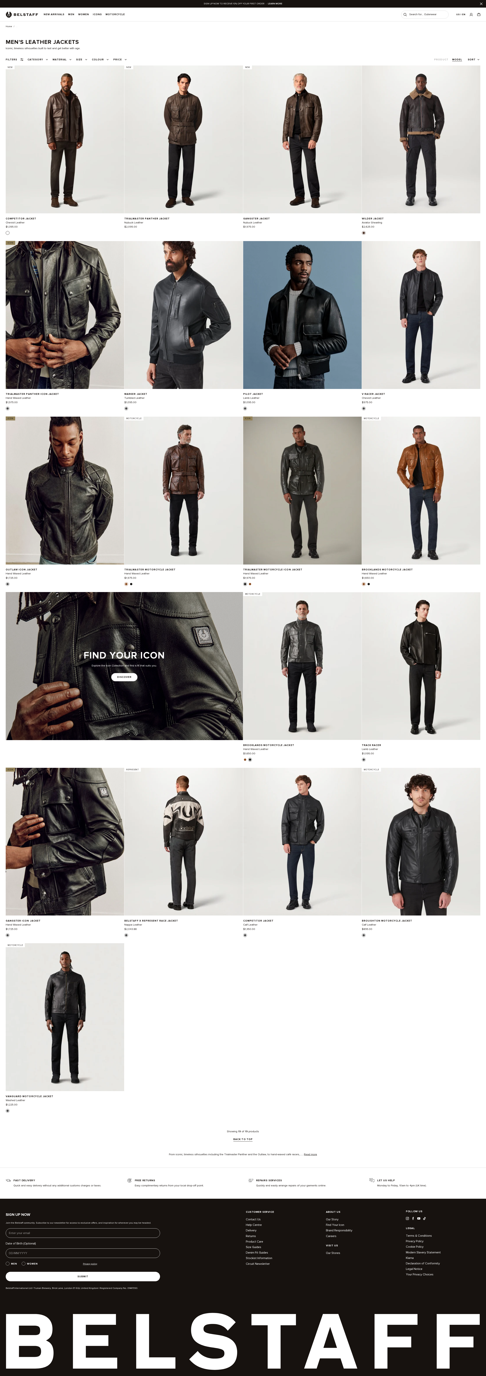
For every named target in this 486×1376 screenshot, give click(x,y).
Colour (98, 59)
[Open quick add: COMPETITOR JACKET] (7, 233)
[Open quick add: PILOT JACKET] (245, 408)
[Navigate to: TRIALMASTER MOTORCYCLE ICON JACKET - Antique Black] (302, 490)
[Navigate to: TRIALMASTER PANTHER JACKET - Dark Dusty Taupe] (183, 139)
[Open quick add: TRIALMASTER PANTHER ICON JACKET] (7, 408)
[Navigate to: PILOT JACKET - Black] (302, 315)
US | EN (460, 14)
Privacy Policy (415, 1241)
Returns (251, 1236)
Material (60, 59)
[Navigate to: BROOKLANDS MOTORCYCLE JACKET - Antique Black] (302, 666)
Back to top (242, 1139)
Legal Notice (414, 1269)
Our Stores (333, 1253)
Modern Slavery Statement (423, 1252)
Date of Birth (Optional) (21, 1243)
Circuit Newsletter (258, 1264)
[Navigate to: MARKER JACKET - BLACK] (183, 315)
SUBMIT (82, 1276)
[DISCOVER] (124, 666)
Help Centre (254, 1225)
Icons (97, 14)
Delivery (251, 1230)
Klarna (410, 1258)
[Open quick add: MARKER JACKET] (126, 408)
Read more (310, 1154)
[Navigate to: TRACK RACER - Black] (421, 666)
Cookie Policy (415, 1247)
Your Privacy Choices (419, 1274)
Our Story (332, 1219)
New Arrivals (54, 14)
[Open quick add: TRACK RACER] (364, 760)
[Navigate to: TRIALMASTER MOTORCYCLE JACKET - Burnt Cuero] (183, 490)
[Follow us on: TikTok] (424, 1218)
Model (457, 59)
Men (71, 14)
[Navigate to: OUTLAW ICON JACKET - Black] (65, 490)
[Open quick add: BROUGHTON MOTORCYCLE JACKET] (364, 935)
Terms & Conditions (419, 1236)
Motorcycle (115, 14)
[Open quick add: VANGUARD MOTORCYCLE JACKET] (7, 1111)
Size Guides (253, 1247)
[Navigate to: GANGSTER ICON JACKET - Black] (65, 842)
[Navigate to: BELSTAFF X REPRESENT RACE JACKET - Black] (183, 842)
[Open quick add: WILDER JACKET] (364, 233)
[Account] (471, 14)
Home (9, 26)
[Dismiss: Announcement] (481, 4)
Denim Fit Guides (257, 1253)
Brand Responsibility (339, 1230)
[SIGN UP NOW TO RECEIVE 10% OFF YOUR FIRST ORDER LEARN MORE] (243, 4)
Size (79, 59)
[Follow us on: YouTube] (419, 1218)
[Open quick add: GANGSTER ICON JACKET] (7, 935)
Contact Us (253, 1219)
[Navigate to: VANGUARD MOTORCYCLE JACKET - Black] (65, 1017)
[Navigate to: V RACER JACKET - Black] (421, 315)
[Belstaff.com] (22, 15)
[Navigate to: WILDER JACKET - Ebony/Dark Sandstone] (421, 139)
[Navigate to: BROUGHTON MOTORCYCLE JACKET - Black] (421, 842)
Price (117, 59)
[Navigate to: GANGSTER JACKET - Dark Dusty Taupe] (302, 139)
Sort (472, 59)
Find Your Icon (335, 1225)
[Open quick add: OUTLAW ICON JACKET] (7, 584)
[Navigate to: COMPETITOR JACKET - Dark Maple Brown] (65, 139)
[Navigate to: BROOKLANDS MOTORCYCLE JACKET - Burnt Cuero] (421, 490)
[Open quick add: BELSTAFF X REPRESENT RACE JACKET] (126, 935)
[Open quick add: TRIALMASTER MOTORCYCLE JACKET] (126, 584)
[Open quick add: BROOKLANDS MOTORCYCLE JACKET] (364, 584)
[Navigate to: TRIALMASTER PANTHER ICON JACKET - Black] (65, 315)
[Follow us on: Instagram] (407, 1218)
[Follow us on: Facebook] (413, 1218)
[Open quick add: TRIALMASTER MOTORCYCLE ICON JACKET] (245, 584)
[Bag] (479, 14)
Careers (331, 1236)
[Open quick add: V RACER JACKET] (364, 408)
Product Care (254, 1242)
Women (83, 14)
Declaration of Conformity (423, 1263)
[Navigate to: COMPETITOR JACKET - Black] (302, 842)
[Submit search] (405, 14)
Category (35, 59)
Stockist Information (259, 1258)
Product (441, 59)
